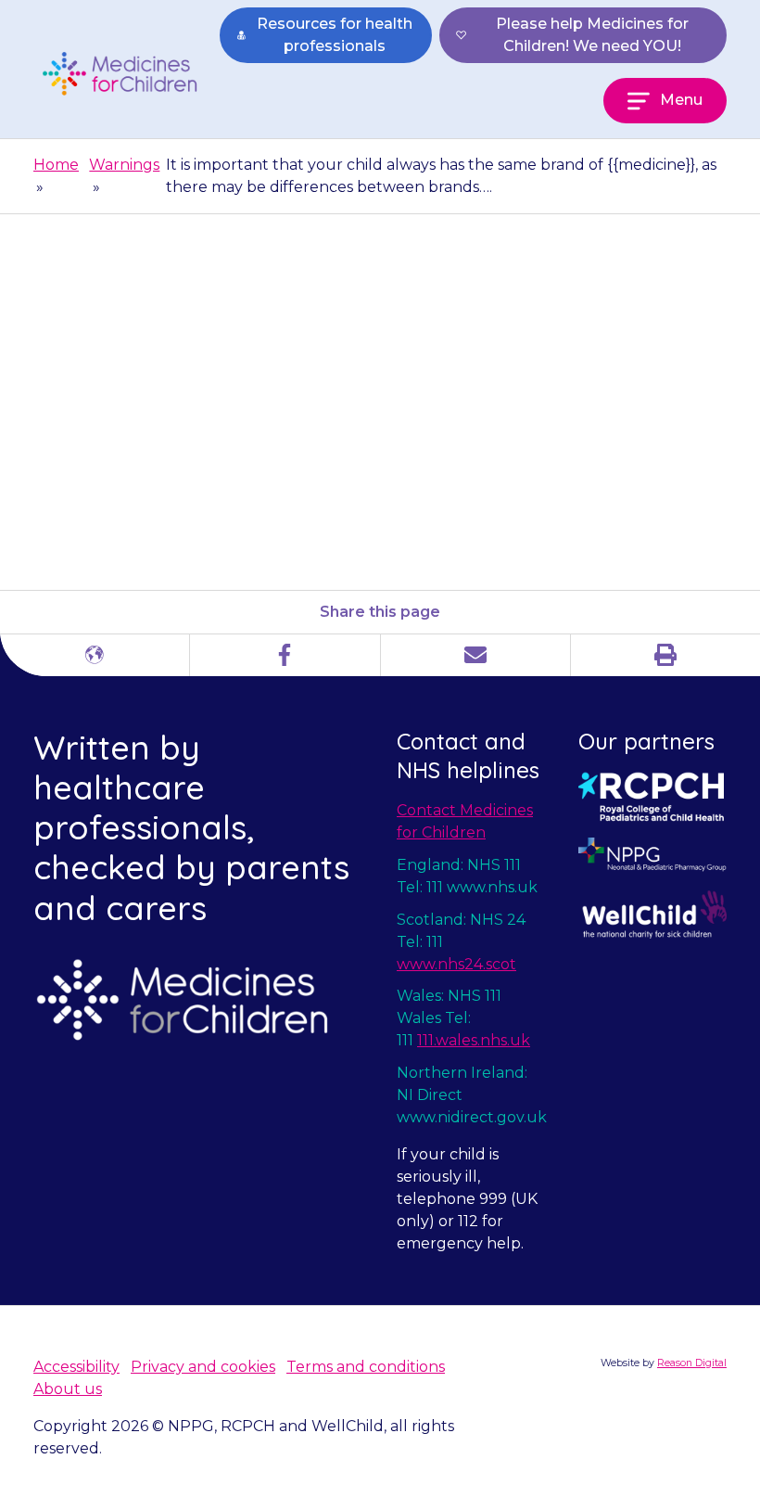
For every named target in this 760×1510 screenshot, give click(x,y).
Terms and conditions (365, 1367)
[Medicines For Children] (126, 73)
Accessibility (76, 1367)
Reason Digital (692, 1363)
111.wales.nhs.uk (473, 1040)
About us (67, 1389)
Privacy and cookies (203, 1367)
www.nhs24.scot (456, 964)
